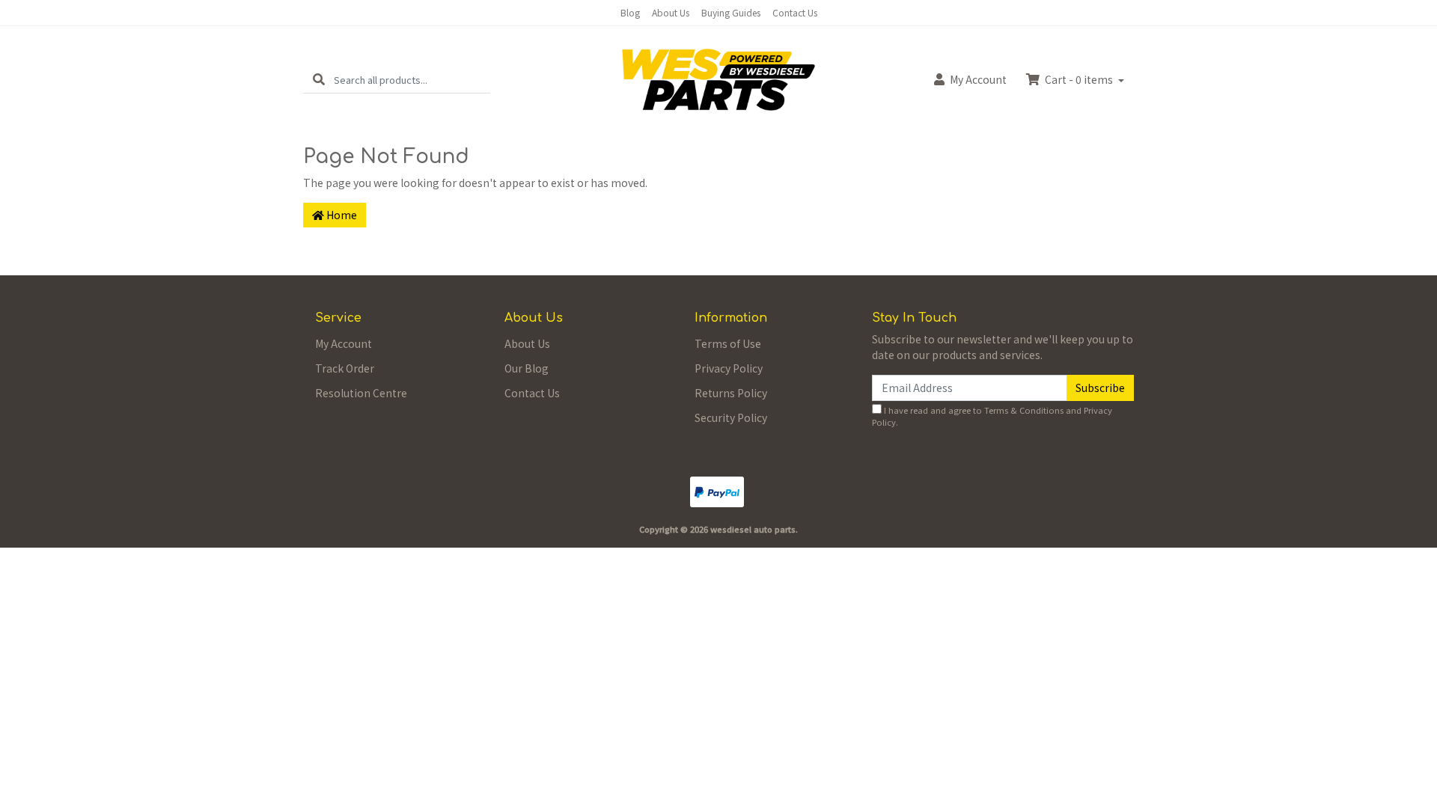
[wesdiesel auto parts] (718, 77)
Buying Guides (730, 12)
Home (340, 214)
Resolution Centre (361, 392)
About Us (670, 12)
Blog (630, 12)
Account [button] (978, 79)
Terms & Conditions (1024, 410)
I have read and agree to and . (992, 416)
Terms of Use (728, 343)
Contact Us (794, 12)
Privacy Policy (729, 368)
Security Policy (731, 417)
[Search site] (319, 80)
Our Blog (526, 368)
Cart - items (1079, 79)
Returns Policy (731, 392)
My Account (343, 343)
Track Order (344, 368)
